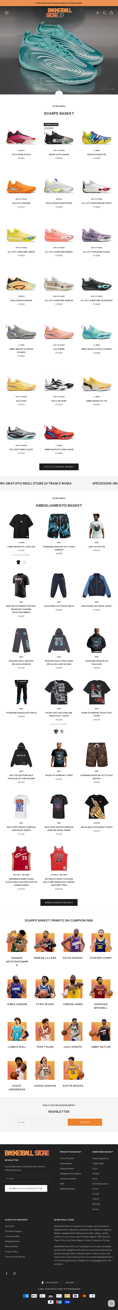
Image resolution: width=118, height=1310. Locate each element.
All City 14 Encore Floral (96, 252)
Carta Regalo (66, 1163)
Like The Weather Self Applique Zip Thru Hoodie (21, 776)
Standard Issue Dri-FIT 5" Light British (96, 776)
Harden (95, 1173)
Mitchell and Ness (21, 875)
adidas (21, 150)
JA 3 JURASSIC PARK (59, 81)
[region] (59, 50)
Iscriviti (85, 1122)
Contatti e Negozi (13, 1231)
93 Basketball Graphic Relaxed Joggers (21, 662)
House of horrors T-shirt (59, 775)
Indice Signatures (100, 1158)
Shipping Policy (12, 1241)
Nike (59, 543)
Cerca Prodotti (67, 1158)
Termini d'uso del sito (15, 1256)
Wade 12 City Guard (59, 154)
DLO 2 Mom (58, 349)
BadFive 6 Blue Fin (96, 154)
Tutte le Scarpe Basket (59, 466)
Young (95, 1209)
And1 (59, 602)
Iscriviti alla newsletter (26, 1188)
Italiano (70, 1282)
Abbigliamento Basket (59, 902)
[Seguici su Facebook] (6, 1273)
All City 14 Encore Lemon (21, 252)
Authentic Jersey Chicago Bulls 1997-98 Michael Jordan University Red (59, 882)
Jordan (96, 823)
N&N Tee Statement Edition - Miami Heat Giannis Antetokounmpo (21, 609)
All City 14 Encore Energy (59, 252)
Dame (95, 1188)
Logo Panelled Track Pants (59, 606)
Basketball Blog (67, 1188)
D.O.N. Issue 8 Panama (21, 300)
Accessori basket (68, 1178)
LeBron (95, 1198)
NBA (21, 823)
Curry (95, 1168)
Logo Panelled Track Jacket (96, 606)
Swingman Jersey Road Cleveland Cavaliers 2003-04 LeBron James (21, 882)
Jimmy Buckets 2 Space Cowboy (21, 350)
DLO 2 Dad (21, 401)
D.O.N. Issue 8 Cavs (21, 154)
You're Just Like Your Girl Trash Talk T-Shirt (59, 714)
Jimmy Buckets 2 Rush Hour (59, 449)
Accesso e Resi (12, 1236)
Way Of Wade (59, 150)
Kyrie (94, 1178)
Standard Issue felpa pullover (96, 662)
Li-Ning (97, 150)
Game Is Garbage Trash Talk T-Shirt (96, 714)
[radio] (18, 562)
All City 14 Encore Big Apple (97, 203)
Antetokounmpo (100, 1183)
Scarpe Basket (67, 1168)
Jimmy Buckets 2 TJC (96, 401)
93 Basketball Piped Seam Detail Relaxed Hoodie (59, 662)
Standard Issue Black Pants (21, 713)
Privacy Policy (11, 1251)
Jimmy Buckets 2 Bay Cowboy (96, 349)
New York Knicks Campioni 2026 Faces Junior (21, 828)
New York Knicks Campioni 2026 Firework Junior (59, 828)
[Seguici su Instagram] (14, 1273)
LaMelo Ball (97, 1163)
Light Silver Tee (96, 547)
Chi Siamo (10, 1226)
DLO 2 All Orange (21, 203)
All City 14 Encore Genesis (59, 300)
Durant (95, 1193)
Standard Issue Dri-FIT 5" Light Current (59, 548)
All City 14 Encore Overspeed (97, 300)
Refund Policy (11, 1246)
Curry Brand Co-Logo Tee (21, 547)
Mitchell (96, 1204)
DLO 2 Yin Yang (58, 401)
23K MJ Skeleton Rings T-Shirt (97, 827)
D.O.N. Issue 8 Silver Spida (59, 203)
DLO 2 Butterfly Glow (21, 449)
